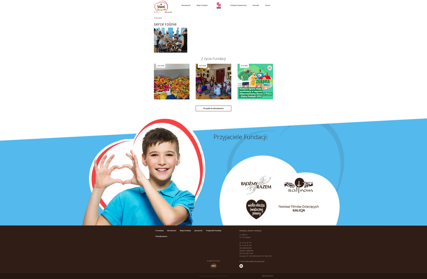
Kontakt (256, 5)
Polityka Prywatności (238, 5)
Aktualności (186, 5)
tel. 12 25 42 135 (245, 243)
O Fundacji (159, 230)
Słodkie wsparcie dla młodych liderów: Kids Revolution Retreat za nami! (170, 90)
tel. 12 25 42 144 (245, 245)
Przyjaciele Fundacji (213, 230)
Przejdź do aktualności (213, 108)
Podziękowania (161, 236)
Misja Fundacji (202, 5)
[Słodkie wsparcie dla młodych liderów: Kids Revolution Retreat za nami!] (171, 81)
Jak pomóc (198, 230)
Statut (267, 5)
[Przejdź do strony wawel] (213, 265)
